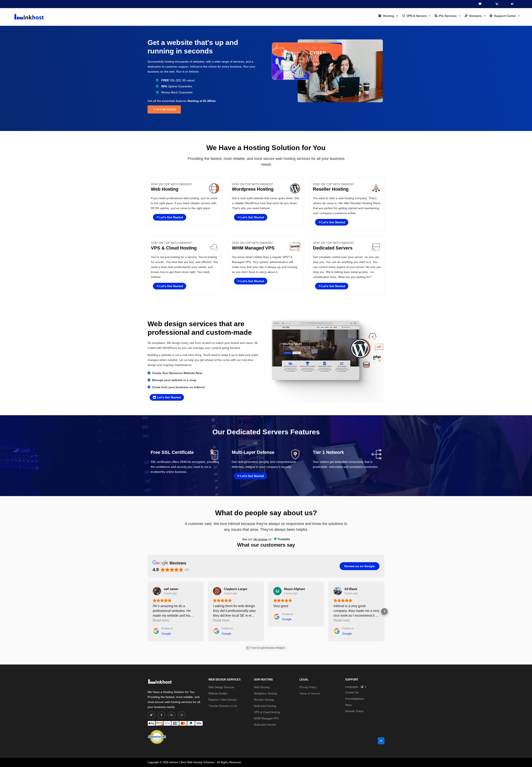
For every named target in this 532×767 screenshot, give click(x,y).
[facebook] (161, 715)
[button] (147, 611)
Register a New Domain (222, 699)
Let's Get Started (165, 109)
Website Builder (217, 693)
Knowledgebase (354, 698)
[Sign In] (512, 4)
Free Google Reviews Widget (267, 647)
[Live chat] (480, 3)
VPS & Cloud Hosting (267, 712)
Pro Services (447, 15)
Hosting (388, 15)
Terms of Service (309, 693)
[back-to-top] (381, 740)
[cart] (496, 3)
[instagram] (181, 715)
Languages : (352, 686)
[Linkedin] (171, 715)
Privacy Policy (308, 687)
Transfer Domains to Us (222, 706)
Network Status (354, 711)
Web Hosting (261, 687)
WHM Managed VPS (266, 718)
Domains (475, 15)
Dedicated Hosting (265, 706)
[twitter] (151, 715)
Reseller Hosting (264, 699)
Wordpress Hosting (265, 693)
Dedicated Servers (265, 724)
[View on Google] (157, 591)
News (348, 704)
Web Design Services (221, 687)
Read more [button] (161, 620)
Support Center (505, 15)
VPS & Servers (416, 15)
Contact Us (352, 692)
